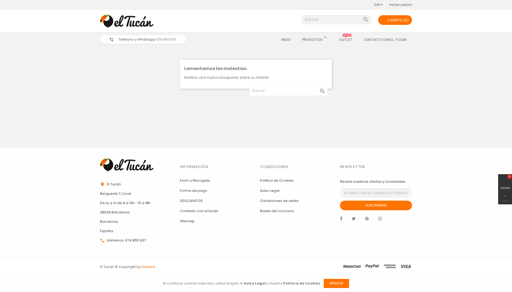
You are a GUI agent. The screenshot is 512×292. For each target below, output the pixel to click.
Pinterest (367, 220)
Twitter (354, 220)
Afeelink (148, 266)
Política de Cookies (277, 180)
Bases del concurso (277, 210)
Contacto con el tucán (199, 210)
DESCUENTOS (191, 200)
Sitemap (187, 221)
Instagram (380, 220)
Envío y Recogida (195, 180)
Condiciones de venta (279, 200)
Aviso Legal (269, 190)
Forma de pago (193, 190)
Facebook (341, 220)
